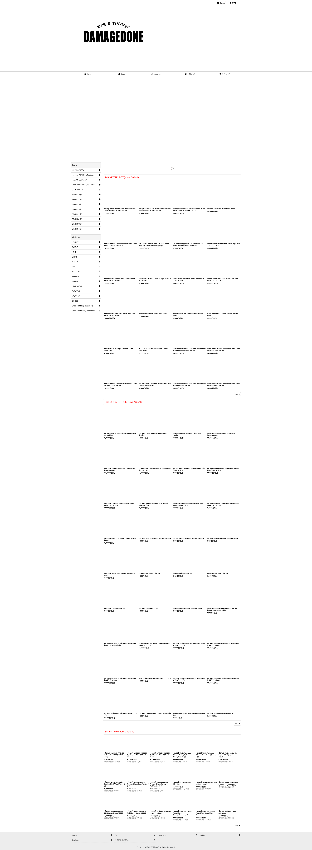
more (236, 390)
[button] (221, 3)
